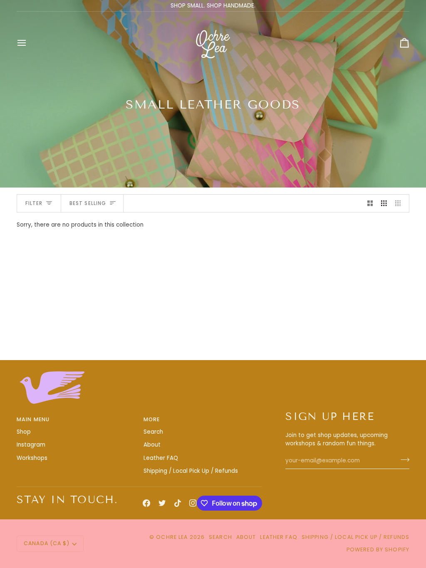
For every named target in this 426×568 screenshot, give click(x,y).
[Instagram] (193, 503)
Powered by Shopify (378, 549)
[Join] (402, 459)
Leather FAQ (161, 458)
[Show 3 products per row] (384, 203)
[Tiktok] (177, 503)
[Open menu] (29, 43)
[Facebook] (146, 503)
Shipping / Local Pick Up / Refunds (191, 471)
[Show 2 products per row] (370, 203)
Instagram (31, 445)
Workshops (32, 458)
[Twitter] (162, 503)
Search (153, 432)
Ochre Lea (172, 537)
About (152, 445)
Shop (24, 432)
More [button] (152, 419)
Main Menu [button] (33, 419)
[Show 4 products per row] (400, 203)
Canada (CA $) (46, 543)
